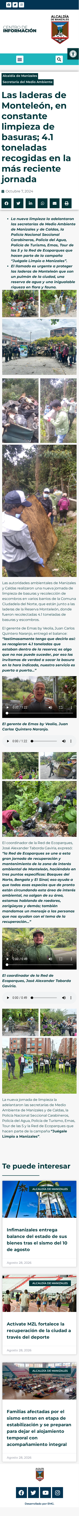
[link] (73, 54)
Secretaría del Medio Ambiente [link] (28, 82)
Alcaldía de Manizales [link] (20, 76)
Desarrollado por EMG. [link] (39, 1503)
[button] (19, 59)
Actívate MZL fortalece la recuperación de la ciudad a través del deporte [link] (39, 1330)
